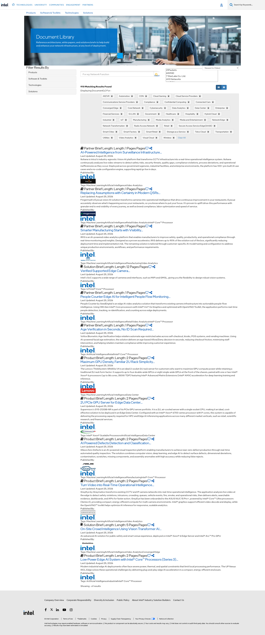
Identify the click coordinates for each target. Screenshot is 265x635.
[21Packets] (192, 69)
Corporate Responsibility (79, 600)
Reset (157, 75)
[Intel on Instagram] (71, 610)
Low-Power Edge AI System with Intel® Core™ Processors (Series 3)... (129, 559)
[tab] (51, 72)
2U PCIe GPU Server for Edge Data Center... (111, 402)
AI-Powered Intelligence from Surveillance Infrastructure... (121, 152)
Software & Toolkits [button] (50, 12)
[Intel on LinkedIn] (57, 610)
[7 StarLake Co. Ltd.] (192, 76)
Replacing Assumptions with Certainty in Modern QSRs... (120, 193)
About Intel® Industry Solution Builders (151, 600)
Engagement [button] (73, 5)
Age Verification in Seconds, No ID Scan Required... (117, 329)
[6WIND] (192, 73)
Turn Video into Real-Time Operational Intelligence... (117, 485)
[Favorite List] (147, 148)
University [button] (41, 5)
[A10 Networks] (192, 79)
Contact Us (178, 600)
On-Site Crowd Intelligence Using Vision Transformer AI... (120, 529)
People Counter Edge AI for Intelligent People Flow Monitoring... (125, 296)
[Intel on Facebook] (45, 610)
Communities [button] (56, 5)
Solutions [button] (88, 12)
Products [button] (31, 12)
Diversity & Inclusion (104, 600)
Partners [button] (88, 5)
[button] (13, 4)
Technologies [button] (24, 5)
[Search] (157, 73)
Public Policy (123, 600)
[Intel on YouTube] (64, 610)
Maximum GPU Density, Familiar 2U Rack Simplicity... (117, 361)
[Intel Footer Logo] (29, 612)
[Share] (150, 148)
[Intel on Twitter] (51, 610)
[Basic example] (218, 87)
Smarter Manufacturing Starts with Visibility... (111, 230)
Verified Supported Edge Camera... (105, 270)
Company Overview (54, 600)
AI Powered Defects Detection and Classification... (115, 443)
